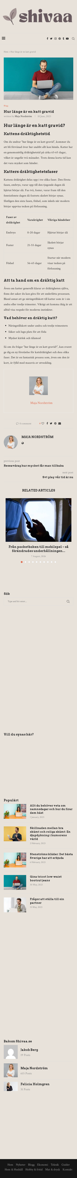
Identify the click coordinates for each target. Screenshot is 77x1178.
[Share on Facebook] (47, 423)
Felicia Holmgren (35, 1084)
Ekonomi (42, 1165)
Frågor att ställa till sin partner (47, 901)
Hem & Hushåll (14, 1170)
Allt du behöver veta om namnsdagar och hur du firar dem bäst (51, 809)
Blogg (6, 106)
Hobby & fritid (34, 1170)
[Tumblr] (63, 38)
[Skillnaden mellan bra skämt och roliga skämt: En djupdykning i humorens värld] (15, 833)
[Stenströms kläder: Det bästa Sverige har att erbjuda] (15, 860)
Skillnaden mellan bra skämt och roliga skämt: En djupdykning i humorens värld (50, 834)
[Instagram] (55, 38)
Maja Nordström (23, 116)
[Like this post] (42, 423)
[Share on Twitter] (51, 423)
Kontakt (67, 1170)
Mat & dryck (52, 1170)
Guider (65, 1165)
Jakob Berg (29, 1050)
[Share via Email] (59, 423)
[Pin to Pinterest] (55, 423)
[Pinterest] (59, 38)
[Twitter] (51, 38)
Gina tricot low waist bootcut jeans (46, 878)
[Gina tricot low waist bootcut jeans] (15, 882)
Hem (6, 51)
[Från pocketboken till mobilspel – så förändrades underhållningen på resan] (38, 520)
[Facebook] (47, 38)
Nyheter (20, 1165)
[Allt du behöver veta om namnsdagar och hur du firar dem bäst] (15, 811)
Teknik (55, 1165)
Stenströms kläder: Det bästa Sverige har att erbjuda (51, 856)
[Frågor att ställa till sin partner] (15, 904)
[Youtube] (67, 38)
